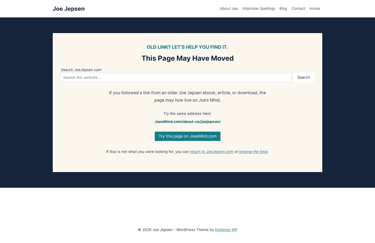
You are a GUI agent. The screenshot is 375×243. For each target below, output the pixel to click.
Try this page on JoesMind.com (188, 136)
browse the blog (253, 151)
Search (303, 77)
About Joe (229, 8)
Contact (298, 8)
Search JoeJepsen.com (81, 70)
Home (315, 8)
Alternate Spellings (258, 8)
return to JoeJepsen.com (212, 151)
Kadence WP (226, 230)
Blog (283, 8)
